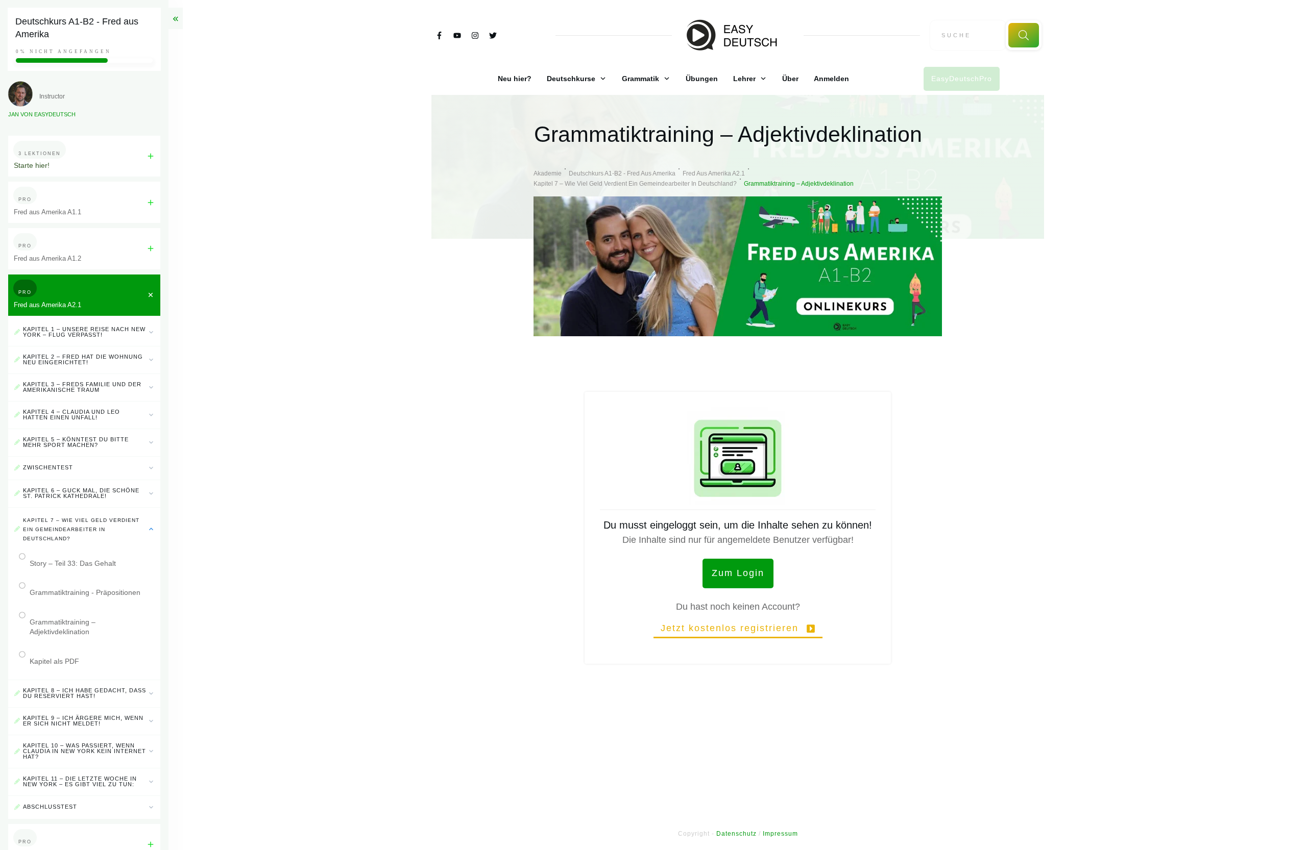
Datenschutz (736, 833)
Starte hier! (32, 165)
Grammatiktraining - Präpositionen (85, 592)
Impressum (780, 833)
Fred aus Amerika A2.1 (47, 305)
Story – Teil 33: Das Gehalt (73, 563)
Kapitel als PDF (54, 661)
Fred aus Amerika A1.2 (47, 258)
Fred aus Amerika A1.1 (47, 212)
